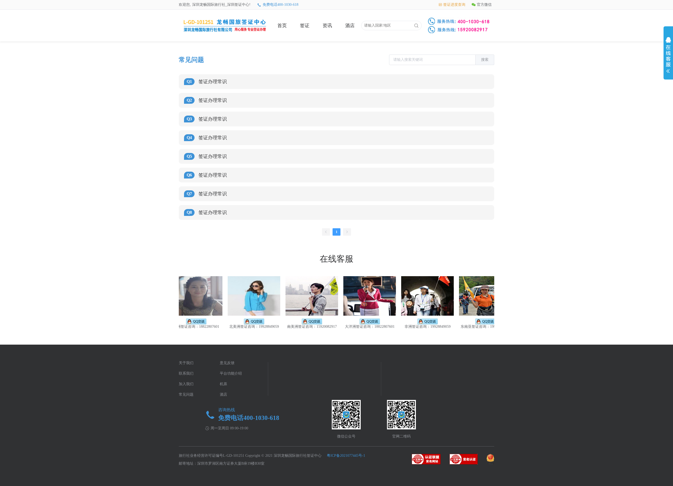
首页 (282, 25)
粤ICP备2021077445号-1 (346, 456)
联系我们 (186, 373)
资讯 (327, 25)
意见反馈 (227, 363)
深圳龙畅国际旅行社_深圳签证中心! (221, 5)
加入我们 (186, 384)
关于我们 (186, 363)
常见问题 (186, 394)
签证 (304, 25)
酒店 (350, 25)
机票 (223, 384)
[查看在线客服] (668, 56)
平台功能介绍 (231, 373)
